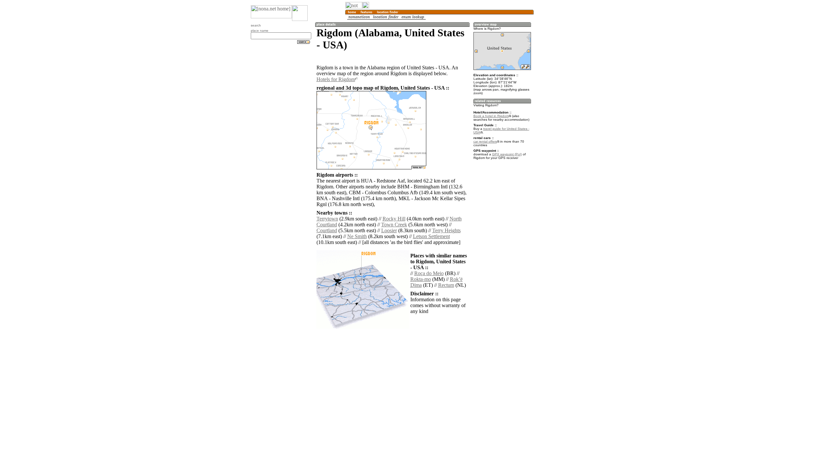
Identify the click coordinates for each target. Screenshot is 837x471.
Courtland (326, 230)
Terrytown (327, 218)
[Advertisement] (565, 108)
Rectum (446, 285)
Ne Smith (357, 236)
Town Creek (394, 224)
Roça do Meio (429, 273)
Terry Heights (446, 230)
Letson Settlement (431, 236)
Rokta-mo (420, 279)
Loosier (389, 230)
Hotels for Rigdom (335, 79)
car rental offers (485, 141)
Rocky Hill (394, 218)
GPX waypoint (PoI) (507, 154)
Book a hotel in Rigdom (491, 116)
